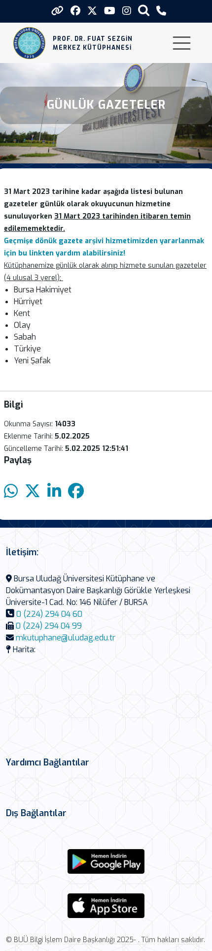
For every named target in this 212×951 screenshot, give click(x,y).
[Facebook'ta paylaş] (76, 491)
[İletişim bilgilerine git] (161, 11)
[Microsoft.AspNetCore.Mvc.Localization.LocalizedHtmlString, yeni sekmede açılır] (106, 861)
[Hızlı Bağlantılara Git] (57, 11)
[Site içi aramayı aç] (143, 10)
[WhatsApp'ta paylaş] (11, 491)
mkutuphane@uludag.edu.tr (65, 638)
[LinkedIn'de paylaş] (54, 491)
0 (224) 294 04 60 (49, 614)
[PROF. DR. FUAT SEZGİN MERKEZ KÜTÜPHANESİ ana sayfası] (29, 43)
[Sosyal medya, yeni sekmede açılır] (75, 11)
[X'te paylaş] (32, 491)
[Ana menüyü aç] (182, 43)
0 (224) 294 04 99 (49, 626)
